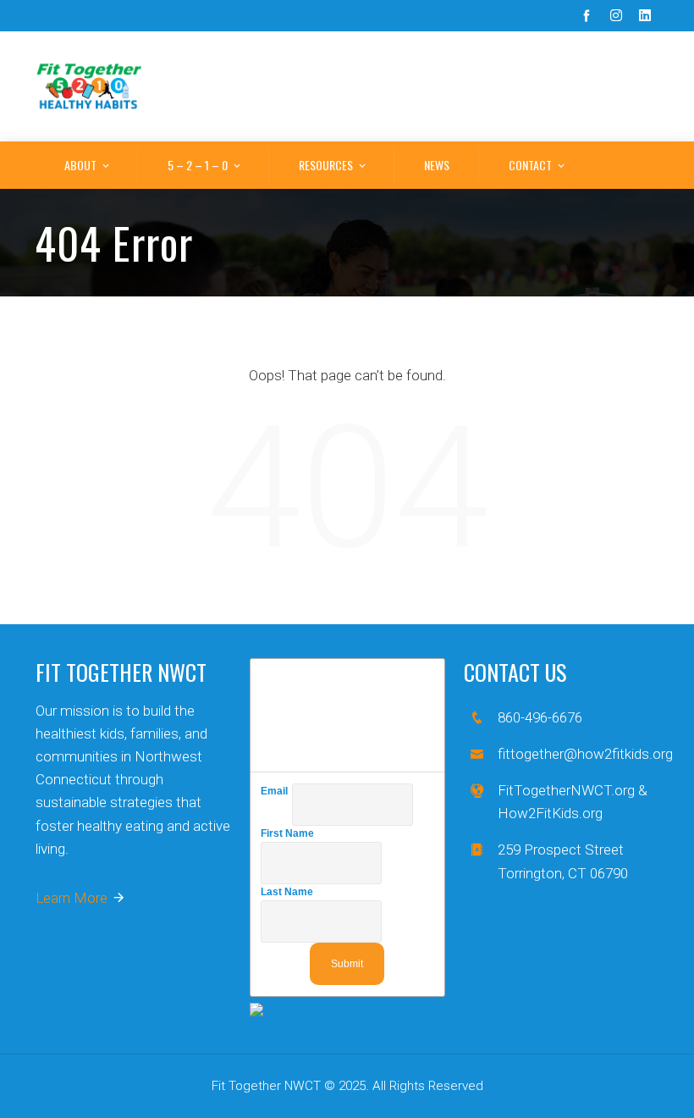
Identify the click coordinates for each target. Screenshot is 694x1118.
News (436, 165)
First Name (289, 833)
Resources (326, 165)
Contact (530, 165)
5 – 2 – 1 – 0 (198, 165)
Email (276, 791)
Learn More (71, 897)
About (80, 165)
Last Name (289, 892)
